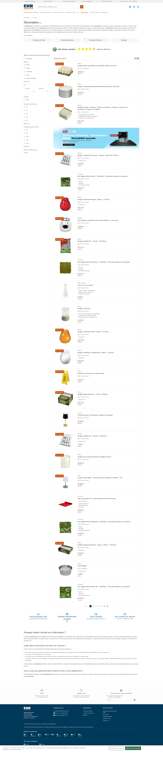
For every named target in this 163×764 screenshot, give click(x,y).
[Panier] (138, 7)
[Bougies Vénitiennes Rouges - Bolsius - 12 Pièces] (65, 204)
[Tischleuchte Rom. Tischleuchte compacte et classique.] (65, 419)
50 (27, 113)
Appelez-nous (81, 693)
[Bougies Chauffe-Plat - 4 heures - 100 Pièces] (65, 245)
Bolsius (28, 68)
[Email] (42, 690)
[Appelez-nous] (81, 690)
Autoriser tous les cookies (133, 748)
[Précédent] (24, 40)
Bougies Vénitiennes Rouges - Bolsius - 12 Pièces (94, 199)
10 (27, 107)
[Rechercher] (81, 6)
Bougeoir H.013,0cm (84, 308)
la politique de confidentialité (114, 697)
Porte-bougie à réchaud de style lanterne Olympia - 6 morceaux (98, 220)
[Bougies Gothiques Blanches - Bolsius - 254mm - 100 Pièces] (65, 549)
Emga (27, 75)
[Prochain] (138, 40)
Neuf (27, 99)
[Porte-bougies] (65, 570)
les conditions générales (117, 695)
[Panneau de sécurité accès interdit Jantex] (65, 378)
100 (27, 136)
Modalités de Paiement (107, 716)
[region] (81, 754)
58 (27, 117)
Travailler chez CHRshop (88, 713)
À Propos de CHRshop (88, 711)
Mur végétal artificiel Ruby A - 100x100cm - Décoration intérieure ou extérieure (103, 176)
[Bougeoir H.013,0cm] (65, 314)
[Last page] (107, 606)
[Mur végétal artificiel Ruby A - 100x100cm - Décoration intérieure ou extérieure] (65, 182)
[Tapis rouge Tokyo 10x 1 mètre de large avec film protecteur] (65, 504)
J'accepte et (115, 696)
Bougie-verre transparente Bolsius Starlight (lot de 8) (94, 457)
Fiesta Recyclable (31, 78)
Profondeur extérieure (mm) (31, 127)
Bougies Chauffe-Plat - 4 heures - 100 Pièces (92, 241)
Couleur (26, 152)
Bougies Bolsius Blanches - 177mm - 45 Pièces (93, 394)
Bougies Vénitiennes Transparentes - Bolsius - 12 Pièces (96, 352)
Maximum (43, 90)
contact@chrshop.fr (63, 715)
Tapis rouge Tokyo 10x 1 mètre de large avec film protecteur (97, 498)
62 (27, 120)
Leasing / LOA (106, 720)
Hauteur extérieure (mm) (30, 149)
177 (27, 140)
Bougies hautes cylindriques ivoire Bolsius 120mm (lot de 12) (97, 65)
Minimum (29, 90)
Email (42, 693)
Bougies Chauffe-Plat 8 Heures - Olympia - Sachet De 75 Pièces (98, 155)
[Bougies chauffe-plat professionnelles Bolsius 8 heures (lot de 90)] (65, 91)
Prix (25, 84)
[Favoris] (134, 7)
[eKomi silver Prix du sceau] (54, 49)
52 (27, 133)
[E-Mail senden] (134, 700)
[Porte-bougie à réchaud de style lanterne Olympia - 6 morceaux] (65, 225)
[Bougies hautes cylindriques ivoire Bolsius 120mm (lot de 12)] (65, 70)
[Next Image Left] (56, 182)
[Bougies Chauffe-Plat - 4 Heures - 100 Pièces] (65, 440)
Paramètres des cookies (116, 748)
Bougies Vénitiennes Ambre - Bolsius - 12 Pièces (93, 332)
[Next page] (104, 606)
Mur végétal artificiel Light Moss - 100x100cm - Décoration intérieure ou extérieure (104, 262)
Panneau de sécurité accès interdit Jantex (91, 373)
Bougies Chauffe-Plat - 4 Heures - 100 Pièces (92, 436)
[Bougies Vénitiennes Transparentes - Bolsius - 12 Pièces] (65, 357)
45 (27, 129)
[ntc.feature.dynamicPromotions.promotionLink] (96, 138)
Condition (26, 96)
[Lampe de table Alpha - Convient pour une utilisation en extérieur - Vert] (65, 482)
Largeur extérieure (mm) (30, 104)
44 (27, 110)
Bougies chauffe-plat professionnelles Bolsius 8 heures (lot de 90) (98, 86)
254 (27, 143)
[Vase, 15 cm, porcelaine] (65, 291)
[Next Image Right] (74, 182)
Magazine (85, 715)
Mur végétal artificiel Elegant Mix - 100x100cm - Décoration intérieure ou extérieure (104, 522)
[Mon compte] (130, 7)
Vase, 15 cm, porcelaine (85, 285)
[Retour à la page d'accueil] (28, 6)
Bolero (28, 64)
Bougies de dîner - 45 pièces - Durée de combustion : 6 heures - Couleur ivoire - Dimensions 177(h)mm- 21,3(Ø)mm (103, 108)
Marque (26, 62)
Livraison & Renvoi (107, 718)
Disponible (29, 58)
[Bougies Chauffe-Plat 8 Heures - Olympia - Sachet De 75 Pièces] (65, 160)
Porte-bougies (82, 566)
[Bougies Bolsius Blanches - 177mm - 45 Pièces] (65, 398)
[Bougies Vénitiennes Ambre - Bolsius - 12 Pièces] (65, 336)
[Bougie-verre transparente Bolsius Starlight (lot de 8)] (65, 461)
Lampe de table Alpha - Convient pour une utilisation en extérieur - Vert (100, 478)
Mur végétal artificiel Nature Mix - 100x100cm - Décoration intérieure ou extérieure (104, 586)
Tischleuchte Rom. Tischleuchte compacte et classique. (95, 415)
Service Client (106, 714)
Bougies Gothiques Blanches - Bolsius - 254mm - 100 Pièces (97, 545)
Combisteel (29, 71)
